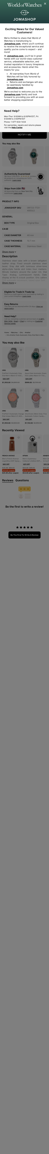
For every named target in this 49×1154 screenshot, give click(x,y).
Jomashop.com (12, 43)
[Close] (45, 4)
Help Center (17, 127)
